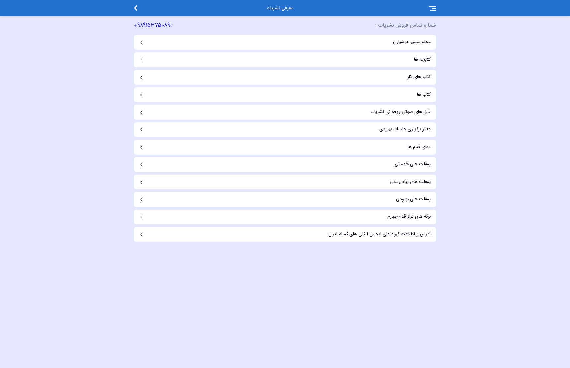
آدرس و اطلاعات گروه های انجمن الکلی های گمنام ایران (379, 234)
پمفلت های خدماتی (413, 164)
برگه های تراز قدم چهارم (409, 217)
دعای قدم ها (419, 147)
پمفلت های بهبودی (413, 199)
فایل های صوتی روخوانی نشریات (400, 112)
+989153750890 (153, 26)
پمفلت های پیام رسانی (410, 182)
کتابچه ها (422, 60)
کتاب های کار (419, 77)
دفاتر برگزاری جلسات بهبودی (405, 129)
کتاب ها (424, 95)
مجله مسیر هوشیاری (412, 42)
